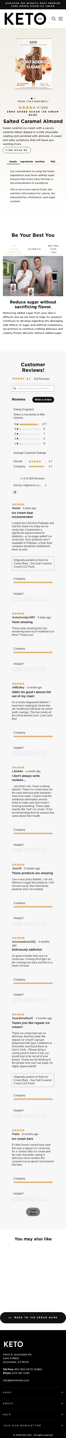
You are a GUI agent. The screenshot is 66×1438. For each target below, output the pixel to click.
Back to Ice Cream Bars (35, 1317)
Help (7, 1414)
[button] (13, 161)
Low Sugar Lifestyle (13, 249)
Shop (7, 1392)
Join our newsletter (22, 1425)
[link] (18, 379)
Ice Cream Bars (37, 101)
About (8, 1403)
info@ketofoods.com (16, 1380)
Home (21, 101)
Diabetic (34, 249)
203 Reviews (42, 379)
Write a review (44, 400)
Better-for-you (54, 249)
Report (41, 599)
